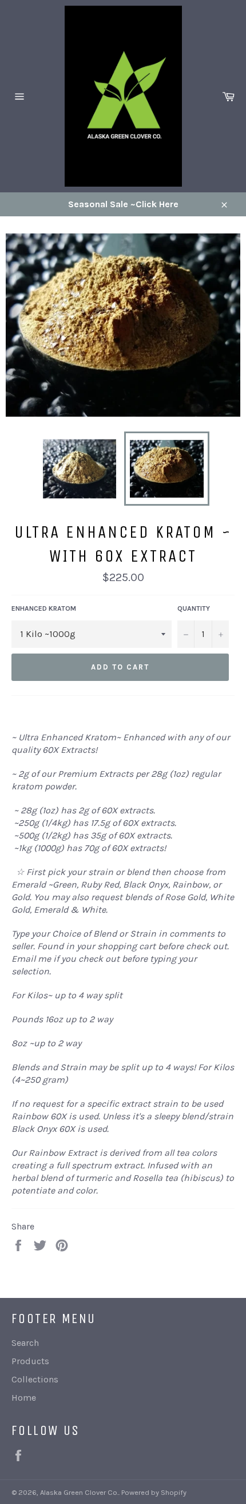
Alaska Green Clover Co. (79, 1492)
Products (30, 1361)
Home (23, 1397)
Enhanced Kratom (43, 608)
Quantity (193, 608)
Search (25, 1342)
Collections (34, 1379)
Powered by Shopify (154, 1492)
